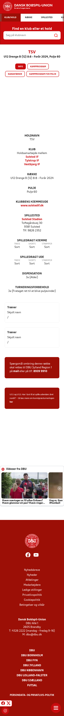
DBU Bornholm (32, 655)
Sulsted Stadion (32, 219)
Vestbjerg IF (32, 164)
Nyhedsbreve (32, 570)
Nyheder (32, 575)
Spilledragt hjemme (32, 240)
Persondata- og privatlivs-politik (32, 695)
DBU (32, 650)
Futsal (32, 685)
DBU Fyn (32, 660)
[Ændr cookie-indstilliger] (5, 710)
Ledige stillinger (32, 590)
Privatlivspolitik (32, 595)
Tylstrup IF (32, 160)
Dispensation (32, 273)
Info (20, 67)
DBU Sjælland (32, 680)
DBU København (32, 670)
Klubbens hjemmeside (32, 202)
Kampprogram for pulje (42, 74)
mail (16, 371)
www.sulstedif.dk (32, 205)
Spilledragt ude (32, 257)
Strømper (47, 244)
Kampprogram (38, 67)
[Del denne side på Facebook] (3, 703)
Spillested (32, 215)
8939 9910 (40, 371)
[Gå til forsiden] (26, 6)
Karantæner (15, 74)
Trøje (17, 244)
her (11, 402)
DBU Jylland (32, 665)
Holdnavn (32, 135)
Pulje (32, 188)
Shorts (32, 244)
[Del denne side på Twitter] (9, 703)
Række (32, 174)
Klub (32, 149)
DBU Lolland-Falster (32, 675)
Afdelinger (32, 580)
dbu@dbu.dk (34, 634)
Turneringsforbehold (32, 287)
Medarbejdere (32, 585)
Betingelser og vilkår (32, 605)
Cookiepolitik (32, 600)
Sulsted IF (32, 157)
